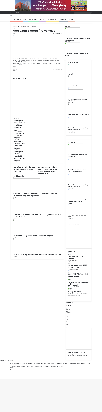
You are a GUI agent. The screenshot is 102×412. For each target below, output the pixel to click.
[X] (0, 375)
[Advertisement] (78, 237)
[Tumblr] (13, 72)
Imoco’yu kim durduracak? (76, 73)
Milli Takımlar (17, 19)
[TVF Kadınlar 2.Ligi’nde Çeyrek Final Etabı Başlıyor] (26, 220)
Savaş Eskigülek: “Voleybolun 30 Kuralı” (77, 292)
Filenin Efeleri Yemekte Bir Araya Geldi (77, 216)
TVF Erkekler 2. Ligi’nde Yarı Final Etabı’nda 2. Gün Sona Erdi (37, 254)
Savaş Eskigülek (71, 295)
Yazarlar (71, 19)
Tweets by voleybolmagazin (74, 224)
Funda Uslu (70, 269)
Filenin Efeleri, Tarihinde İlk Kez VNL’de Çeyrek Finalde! (77, 170)
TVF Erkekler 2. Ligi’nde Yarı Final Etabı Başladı (76, 54)
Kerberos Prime (46, 366)
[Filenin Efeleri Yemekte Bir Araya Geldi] (75, 205)
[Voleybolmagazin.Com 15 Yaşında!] (75, 104)
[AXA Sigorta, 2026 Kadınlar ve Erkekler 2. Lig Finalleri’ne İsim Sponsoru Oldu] (26, 199)
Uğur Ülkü (70, 278)
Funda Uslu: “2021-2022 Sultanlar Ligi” (77, 266)
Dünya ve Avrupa (33, 19)
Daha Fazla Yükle (71, 132)
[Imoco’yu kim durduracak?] (75, 64)
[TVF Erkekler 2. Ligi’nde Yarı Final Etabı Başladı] (72, 43)
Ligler (25, 19)
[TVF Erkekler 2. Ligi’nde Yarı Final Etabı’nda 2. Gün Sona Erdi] (26, 239)
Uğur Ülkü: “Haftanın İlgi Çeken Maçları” (78, 275)
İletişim (11, 367)
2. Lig (21, 26)
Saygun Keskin (71, 286)
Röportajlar (63, 19)
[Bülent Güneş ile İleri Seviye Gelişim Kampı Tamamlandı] (75, 117)
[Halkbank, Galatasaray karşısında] (75, 76)
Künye (11, 369)
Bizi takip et (10, 360)
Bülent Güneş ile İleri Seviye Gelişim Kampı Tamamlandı (78, 128)
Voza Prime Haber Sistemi (36, 366)
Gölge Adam (70, 260)
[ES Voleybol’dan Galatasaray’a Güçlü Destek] (75, 89)
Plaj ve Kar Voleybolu (52, 19)
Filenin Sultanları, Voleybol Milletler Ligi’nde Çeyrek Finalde (78, 201)
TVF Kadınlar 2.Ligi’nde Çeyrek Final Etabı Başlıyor (33, 236)
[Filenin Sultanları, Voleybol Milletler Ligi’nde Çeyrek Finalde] (75, 189)
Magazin (42, 19)
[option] (19, 123)
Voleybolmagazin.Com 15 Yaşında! (78, 114)
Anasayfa (15, 26)
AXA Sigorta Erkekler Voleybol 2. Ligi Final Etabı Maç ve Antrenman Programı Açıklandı (35, 194)
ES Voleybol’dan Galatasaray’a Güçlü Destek (77, 100)
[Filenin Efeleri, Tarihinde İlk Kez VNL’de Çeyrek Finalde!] (75, 159)
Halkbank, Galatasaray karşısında (78, 86)
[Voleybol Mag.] (14, 16)
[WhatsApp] (14, 72)
